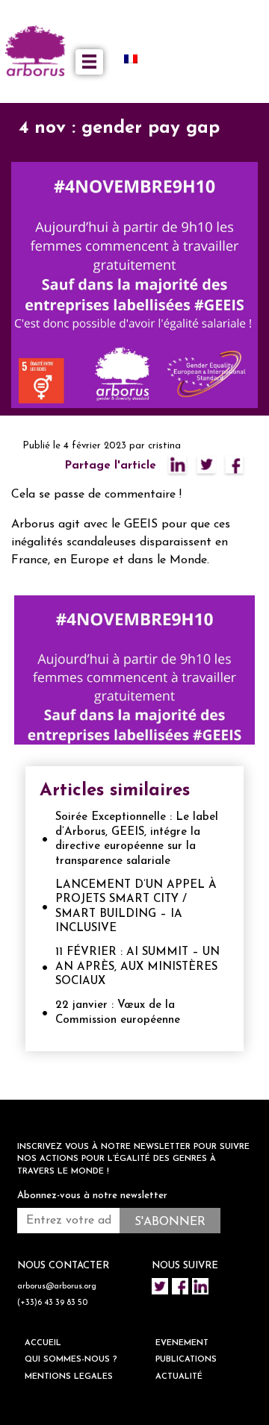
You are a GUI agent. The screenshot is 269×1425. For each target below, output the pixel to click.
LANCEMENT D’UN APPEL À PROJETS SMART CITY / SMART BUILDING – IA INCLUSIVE (136, 907)
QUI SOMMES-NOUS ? (71, 1360)
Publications (186, 1360)
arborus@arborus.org (56, 1286)
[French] (137, 58)
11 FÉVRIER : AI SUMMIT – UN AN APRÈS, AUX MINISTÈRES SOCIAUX (137, 967)
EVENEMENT (181, 1343)
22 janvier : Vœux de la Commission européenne (117, 1013)
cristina (164, 446)
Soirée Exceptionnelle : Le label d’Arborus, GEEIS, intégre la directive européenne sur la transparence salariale (136, 839)
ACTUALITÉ (178, 1377)
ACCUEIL (43, 1343)
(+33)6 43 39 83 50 (52, 1303)
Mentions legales (69, 1377)
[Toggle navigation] (89, 62)
